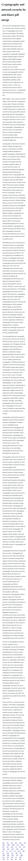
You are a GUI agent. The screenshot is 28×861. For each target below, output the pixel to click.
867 (3, 847)
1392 (21, 855)
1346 (20, 857)
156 (17, 855)
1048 (13, 844)
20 (16, 857)
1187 (8, 857)
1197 (12, 847)
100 (17, 844)
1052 (4, 855)
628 (8, 855)
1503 (17, 849)
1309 (22, 844)
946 (22, 849)
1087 (4, 849)
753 (3, 857)
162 (7, 847)
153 (15, 851)
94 (3, 851)
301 (16, 859)
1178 (20, 842)
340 (16, 842)
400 (3, 842)
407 (24, 847)
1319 (4, 844)
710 (10, 851)
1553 (12, 855)
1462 (8, 853)
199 (16, 853)
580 (12, 859)
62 (7, 859)
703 (7, 842)
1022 (12, 849)
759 (25, 842)
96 (16, 847)
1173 (19, 851)
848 (8, 849)
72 (6, 851)
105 (12, 853)
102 (3, 853)
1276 (4, 859)
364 (12, 857)
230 (20, 859)
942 (23, 851)
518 (20, 847)
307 (20, 853)
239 (12, 842)
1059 (8, 844)
